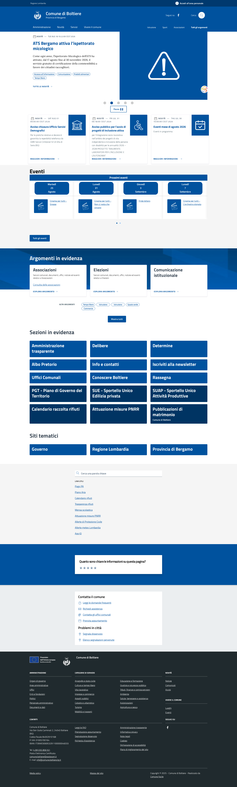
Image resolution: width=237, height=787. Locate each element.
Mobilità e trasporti (83, 711)
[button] (189, 3)
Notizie (168, 681)
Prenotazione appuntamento (88, 732)
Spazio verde (133, 304)
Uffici (32, 689)
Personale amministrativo (41, 702)
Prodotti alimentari (81, 74)
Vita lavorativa (81, 689)
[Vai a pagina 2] (120, 223)
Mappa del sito (96, 773)
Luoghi (168, 708)
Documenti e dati (37, 707)
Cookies (123, 740)
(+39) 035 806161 (41, 750)
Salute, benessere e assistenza (134, 698)
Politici (33, 698)
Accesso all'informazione (44, 74)
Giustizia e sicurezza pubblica (133, 685)
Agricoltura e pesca (128, 707)
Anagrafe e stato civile (85, 681)
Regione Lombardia (38, 3)
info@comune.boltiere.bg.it (49, 760)
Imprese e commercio (84, 694)
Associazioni (179, 27)
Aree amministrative (39, 685)
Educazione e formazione (131, 681)
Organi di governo (38, 681)
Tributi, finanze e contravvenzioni (135, 689)
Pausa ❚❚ (118, 109)
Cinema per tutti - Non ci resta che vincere (102, 204)
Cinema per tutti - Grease (58, 202)
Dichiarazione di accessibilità (133, 745)
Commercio (88, 308)
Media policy (35, 773)
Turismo (78, 707)
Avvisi (168, 689)
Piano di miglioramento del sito (134, 749)
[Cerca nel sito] (201, 15)
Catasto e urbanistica (84, 702)
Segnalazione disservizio (86, 736)
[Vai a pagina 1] (116, 223)
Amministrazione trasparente (133, 727)
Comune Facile (156, 776)
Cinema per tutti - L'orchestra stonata (192, 202)
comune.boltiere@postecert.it (43, 756)
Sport (165, 27)
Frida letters (144, 201)
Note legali (125, 736)
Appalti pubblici (82, 698)
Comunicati (170, 685)
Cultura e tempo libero (85, 685)
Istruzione (151, 27)
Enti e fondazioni (37, 694)
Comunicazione (64, 74)
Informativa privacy (129, 732)
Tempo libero (40, 77)
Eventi (168, 712)
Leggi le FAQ (80, 727)
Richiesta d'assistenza (85, 740)
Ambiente (124, 694)
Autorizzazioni (126, 702)
